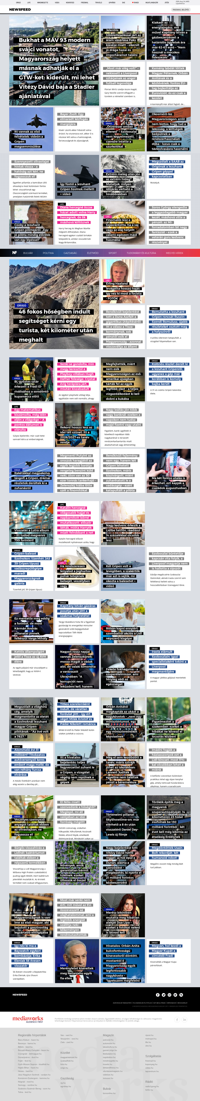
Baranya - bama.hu (27, 1043)
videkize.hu (108, 1075)
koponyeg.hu (151, 1064)
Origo (18, 3)
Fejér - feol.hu (24, 1061)
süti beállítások (159, 1003)
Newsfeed (70, 3)
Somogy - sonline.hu (27, 1085)
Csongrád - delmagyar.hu (30, 1054)
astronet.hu (108, 1040)
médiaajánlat (182, 1003)
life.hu (148, 1042)
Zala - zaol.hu (66, 1042)
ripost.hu (149, 1035)
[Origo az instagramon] (169, 995)
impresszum (171, 1003)
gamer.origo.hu (110, 1050)
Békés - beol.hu (25, 1047)
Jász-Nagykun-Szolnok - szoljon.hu (34, 1075)
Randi (136, 3)
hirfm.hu (149, 1090)
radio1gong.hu (152, 1086)
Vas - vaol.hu (66, 1035)
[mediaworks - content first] (28, 1019)
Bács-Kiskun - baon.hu (28, 1040)
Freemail (84, 3)
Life (28, 3)
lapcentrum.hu (152, 1071)
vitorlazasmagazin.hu (113, 1071)
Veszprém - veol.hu (69, 1039)
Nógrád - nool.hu (26, 1082)
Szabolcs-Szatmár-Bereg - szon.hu (34, 1088)
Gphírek (112, 3)
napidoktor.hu (109, 1057)
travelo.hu (107, 1064)
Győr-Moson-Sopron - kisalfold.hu (33, 1064)
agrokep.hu (65, 1086)
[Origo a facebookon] (158, 995)
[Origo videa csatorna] (175, 995)
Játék (167, 3)
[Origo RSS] (181, 995)
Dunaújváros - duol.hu (28, 1057)
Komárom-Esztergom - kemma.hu (33, 1078)
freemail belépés (181, 9)
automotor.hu (109, 1043)
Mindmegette (42, 3)
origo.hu (64, 1068)
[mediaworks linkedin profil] (184, 1020)
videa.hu (149, 1068)
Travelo (98, 3)
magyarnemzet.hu (68, 1057)
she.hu (148, 1046)
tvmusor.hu (108, 1078)
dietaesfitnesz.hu (111, 1067)
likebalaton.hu (109, 1054)
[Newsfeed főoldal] (20, 995)
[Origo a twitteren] (163, 995)
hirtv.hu (63, 1064)
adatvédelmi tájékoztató (122, 1003)
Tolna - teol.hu (24, 1092)
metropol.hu (151, 1039)
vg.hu (63, 1083)
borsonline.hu (109, 1093)
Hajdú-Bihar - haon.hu (28, 1067)
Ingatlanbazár (152, 3)
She (123, 3)
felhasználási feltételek (142, 1003)
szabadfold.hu (66, 1061)
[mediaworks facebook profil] (177, 1020)
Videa (57, 3)
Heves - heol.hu (25, 1071)
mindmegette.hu (110, 1061)
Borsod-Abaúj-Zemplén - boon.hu (33, 1050)
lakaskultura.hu (110, 1047)
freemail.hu (150, 1061)
